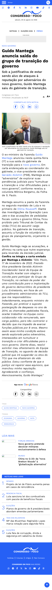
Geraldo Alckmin (12, 174)
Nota (32, 418)
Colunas (19, 558)
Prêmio (40, 31)
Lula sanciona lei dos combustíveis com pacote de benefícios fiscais (25, 498)
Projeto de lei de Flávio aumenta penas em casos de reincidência (27, 485)
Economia (8, 418)
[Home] (26, 14)
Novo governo (28, 408)
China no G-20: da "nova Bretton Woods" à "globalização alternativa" (32, 461)
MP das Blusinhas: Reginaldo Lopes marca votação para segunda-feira (25, 522)
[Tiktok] (43, 7)
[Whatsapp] (3, 7)
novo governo (31, 164)
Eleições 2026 (27, 31)
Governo (21, 418)
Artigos (28, 558)
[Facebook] (14, 7)
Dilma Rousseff (26, 208)
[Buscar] (48, 2)
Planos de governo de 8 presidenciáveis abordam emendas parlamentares (27, 510)
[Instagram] (31, 7)
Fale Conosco (39, 558)
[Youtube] (37, 7)
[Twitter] (20, 7)
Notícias (13, 31)
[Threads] (49, 7)
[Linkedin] (26, 7)
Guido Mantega (10, 408)
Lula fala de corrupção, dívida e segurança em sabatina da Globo (24, 534)
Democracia (9, 424)
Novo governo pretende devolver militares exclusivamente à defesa (32, 446)
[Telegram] (9, 7)
